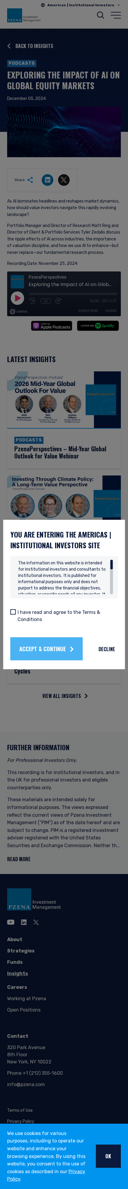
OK (108, 1156)
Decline (107, 648)
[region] (65, 577)
